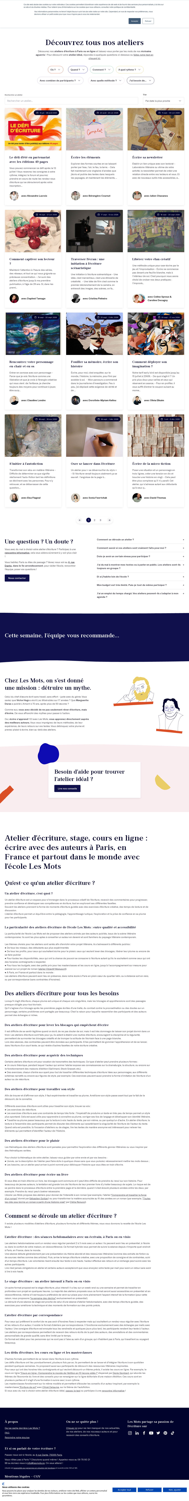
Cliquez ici (71, 1428)
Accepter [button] (134, 21)
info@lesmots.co (36, 1463)
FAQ (7, 1432)
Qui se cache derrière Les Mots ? (22, 1428)
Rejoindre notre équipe (17, 1437)
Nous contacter (17, 578)
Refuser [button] (148, 21)
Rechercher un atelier (13, 95)
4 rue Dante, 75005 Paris (49, 1454)
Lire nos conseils (67, 788)
